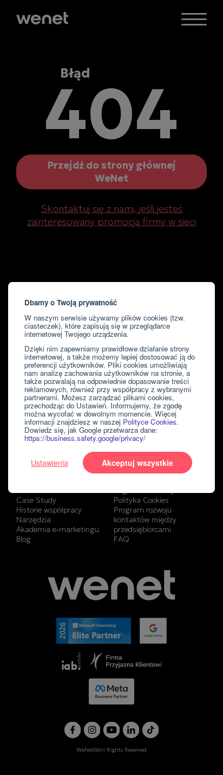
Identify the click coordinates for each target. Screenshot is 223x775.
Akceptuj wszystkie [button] (137, 462)
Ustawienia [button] (49, 462)
